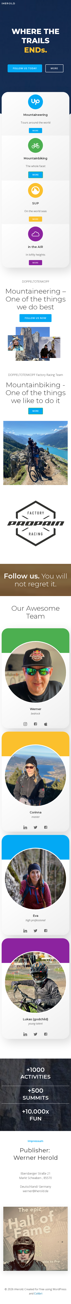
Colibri (38, 1293)
